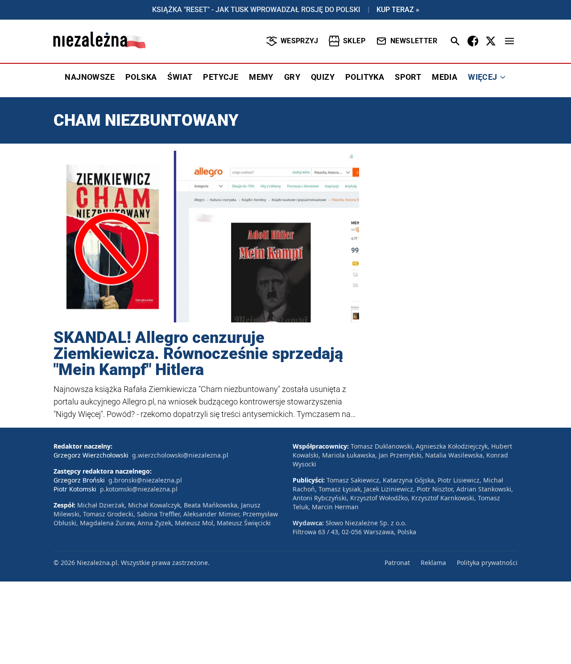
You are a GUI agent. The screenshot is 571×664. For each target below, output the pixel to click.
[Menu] (509, 41)
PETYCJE (220, 77)
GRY (292, 77)
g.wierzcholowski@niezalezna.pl (180, 455)
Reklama (433, 562)
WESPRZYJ (299, 41)
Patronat (397, 562)
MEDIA (444, 77)
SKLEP (354, 41)
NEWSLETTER (413, 41)
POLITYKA (364, 77)
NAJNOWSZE (90, 77)
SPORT (408, 77)
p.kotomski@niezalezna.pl (139, 489)
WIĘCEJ (482, 77)
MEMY (261, 77)
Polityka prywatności (487, 562)
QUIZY (323, 77)
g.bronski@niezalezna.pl (145, 480)
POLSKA (141, 77)
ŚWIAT (179, 77)
